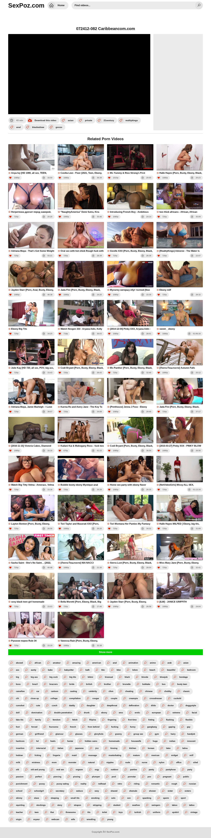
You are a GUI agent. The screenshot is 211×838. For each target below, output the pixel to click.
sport (183, 798)
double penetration (63, 712)
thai (52, 812)
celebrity (93, 691)
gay (188, 727)
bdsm (135, 670)
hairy (173, 734)
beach (152, 670)
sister (170, 791)
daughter (91, 705)
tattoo (191, 805)
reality (83, 784)
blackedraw (38, 127)
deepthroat (112, 705)
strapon (77, 805)
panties (133, 769)
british (89, 684)
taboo (174, 805)
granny (118, 734)
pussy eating (63, 784)
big (17, 677)
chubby (167, 691)
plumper (96, 777)
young (110, 819)
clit (17, 698)
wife (73, 819)
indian (172, 741)
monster (72, 762)
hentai (70, 741)
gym (157, 734)
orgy (97, 769)
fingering (112, 720)
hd (37, 741)
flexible (189, 720)
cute (38, 705)
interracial (41, 748)
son (129, 798)
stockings (41, 805)
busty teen (182, 684)
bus (163, 684)
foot (18, 727)
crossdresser (156, 698)
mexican (155, 755)
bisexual (109, 677)
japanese (79, 748)
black (127, 677)
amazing (76, 663)
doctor (171, 705)
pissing (76, 777)
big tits (72, 677)
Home (61, 5)
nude (127, 762)
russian (192, 784)
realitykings (131, 120)
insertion (20, 748)
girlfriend (39, 734)
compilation (75, 698)
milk (18, 762)
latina (185, 748)
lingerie (56, 755)
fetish (75, 720)
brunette (127, 684)
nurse (144, 762)
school (19, 791)
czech (54, 705)
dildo (153, 705)
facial (194, 712)
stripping (97, 805)
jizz (97, 748)
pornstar (132, 777)
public (186, 777)
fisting (151, 720)
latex (168, 748)
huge (155, 741)
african (38, 663)
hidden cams (91, 741)
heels (52, 741)
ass (17, 670)
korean (151, 748)
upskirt (175, 812)
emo (121, 712)
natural (91, 762)
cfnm (111, 691)
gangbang (152, 727)
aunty (33, 670)
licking (38, 755)
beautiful (171, 670)
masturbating (115, 755)
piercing (57, 777)
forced (34, 727)
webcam (55, 819)
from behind (93, 727)
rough (174, 784)
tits (88, 812)
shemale (133, 791)
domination (36, 712)
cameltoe (20, 691)
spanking (146, 798)
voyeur (36, 819)
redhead (102, 784)
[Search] (199, 5)
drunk (86, 712)
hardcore (20, 741)
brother (107, 684)
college (54, 698)
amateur (57, 663)
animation (133, 663)
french (73, 727)
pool (114, 777)
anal (18, 127)
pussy (42, 784)
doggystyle (191, 705)
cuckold (177, 698)
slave (36, 798)
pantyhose (171, 769)
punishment (21, 784)
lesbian (19, 755)
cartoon (54, 691)
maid (74, 755)
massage (92, 755)
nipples (110, 762)
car (37, 691)
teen (37, 812)
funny (132, 727)
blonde (144, 677)
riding (136, 784)
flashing (170, 720)
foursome (53, 727)
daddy (72, 705)
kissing (113, 748)
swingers (156, 805)
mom (54, 762)
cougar (95, 698)
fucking (114, 727)
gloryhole (98, 734)
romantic (155, 784)
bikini (90, 677)
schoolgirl (39, 791)
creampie (133, 698)
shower (152, 791)
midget (174, 755)
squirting (20, 805)
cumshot (20, 705)
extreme (176, 712)
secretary (60, 791)
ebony (104, 712)
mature (136, 755)
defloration (134, 705)
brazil (35, 684)
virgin (18, 819)
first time (132, 720)
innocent (191, 741)
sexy (97, 791)
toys (121, 812)
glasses (78, 734)
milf (191, 755)
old (17, 769)
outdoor (114, 769)
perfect (38, 777)
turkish (137, 812)
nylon (161, 762)
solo (113, 798)
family (38, 720)
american (96, 663)
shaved (114, 791)
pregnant (167, 777)
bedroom (191, 670)
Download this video (45, 120)
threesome (71, 812)
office (178, 762)
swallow (136, 805)
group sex (138, 734)
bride (71, 684)
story (59, 805)
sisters (188, 791)
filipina (92, 720)
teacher (19, 812)
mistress (36, 762)
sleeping (55, 798)
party (189, 769)
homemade (114, 741)
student (116, 805)
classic (186, 691)
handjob (191, 734)
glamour (59, 734)
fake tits (19, 720)
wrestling (91, 819)
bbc (103, 670)
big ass (34, 677)
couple (114, 698)
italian (60, 748)
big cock (53, 677)
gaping (172, 727)
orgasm (79, 769)
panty (151, 769)
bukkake (146, 684)
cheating (129, 691)
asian (71, 120)
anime (153, 663)
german (19, 734)
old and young (38, 769)
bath (87, 670)
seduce (79, 791)
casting (73, 691)
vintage (193, 812)
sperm (166, 798)
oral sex (60, 769)
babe (50, 670)
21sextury (109, 120)
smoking (95, 798)
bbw (119, 670)
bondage (183, 677)
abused (19, 663)
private (88, 120)
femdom (57, 720)
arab (169, 663)
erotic (137, 712)
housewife (136, 741)
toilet (104, 812)
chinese (148, 691)
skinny (19, 798)
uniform (156, 812)
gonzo (59, 127)
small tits (75, 798)
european (156, 712)
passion (19, 777)
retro (120, 784)
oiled (195, 762)
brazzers (53, 684)
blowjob (164, 677)
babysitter (69, 670)
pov (149, 777)
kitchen (132, 748)
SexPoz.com (26, 5)
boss (18, 684)
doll (18, 712)
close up (35, 698)
